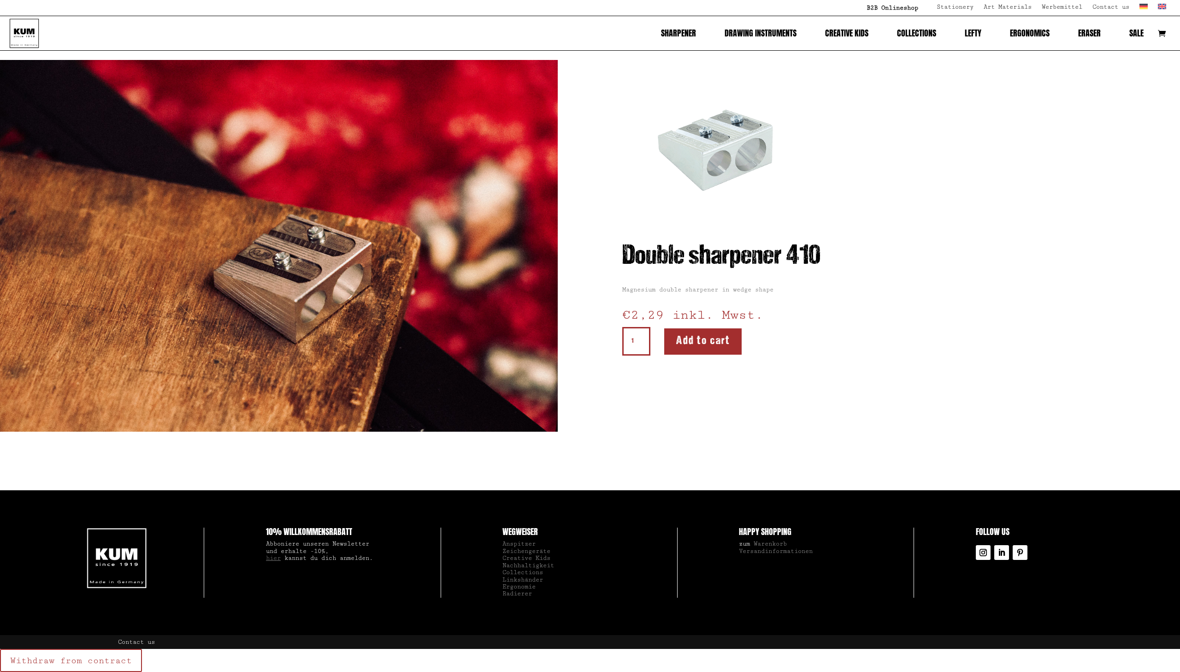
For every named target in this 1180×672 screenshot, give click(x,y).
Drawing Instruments (760, 33)
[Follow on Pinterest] (1020, 552)
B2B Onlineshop (892, 8)
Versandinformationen (776, 551)
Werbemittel (1062, 7)
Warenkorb (770, 543)
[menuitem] (1143, 10)
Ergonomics (1030, 33)
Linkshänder (522, 579)
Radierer (517, 593)
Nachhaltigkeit (528, 565)
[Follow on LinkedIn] (1001, 552)
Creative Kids (846, 33)
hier (273, 558)
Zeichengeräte (526, 551)
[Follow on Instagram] (983, 552)
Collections (916, 33)
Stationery (955, 7)
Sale (1136, 33)
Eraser (1089, 33)
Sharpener (678, 33)
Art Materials (1008, 7)
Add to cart (703, 341)
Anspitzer (519, 543)
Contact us (1110, 7)
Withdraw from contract (71, 660)
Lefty (973, 33)
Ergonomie (519, 586)
